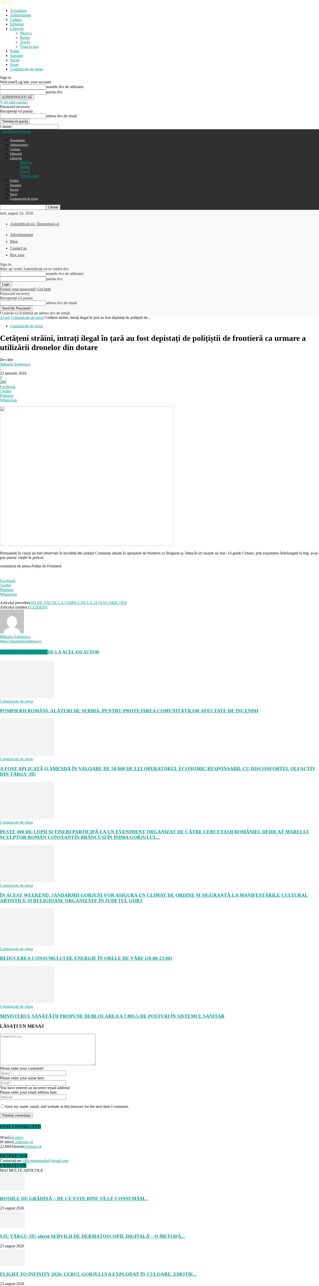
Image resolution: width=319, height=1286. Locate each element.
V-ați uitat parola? (14, 102)
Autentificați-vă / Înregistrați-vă (34, 224)
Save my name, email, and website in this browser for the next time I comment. (67, 1106)
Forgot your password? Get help (25, 289)
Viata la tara (29, 46)
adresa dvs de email (61, 116)
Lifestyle (17, 28)
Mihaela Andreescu (15, 364)
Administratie (20, 15)
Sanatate (16, 55)
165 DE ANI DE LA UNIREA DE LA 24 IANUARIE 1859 (78, 603)
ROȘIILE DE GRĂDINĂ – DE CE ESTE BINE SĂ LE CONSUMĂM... (74, 1198)
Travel (25, 42)
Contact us (18, 248)
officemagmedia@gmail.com (45, 1160)
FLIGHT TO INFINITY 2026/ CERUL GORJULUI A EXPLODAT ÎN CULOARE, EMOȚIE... (98, 1274)
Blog (14, 241)
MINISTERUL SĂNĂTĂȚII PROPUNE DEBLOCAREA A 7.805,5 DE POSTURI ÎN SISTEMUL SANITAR (112, 1016)
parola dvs (54, 92)
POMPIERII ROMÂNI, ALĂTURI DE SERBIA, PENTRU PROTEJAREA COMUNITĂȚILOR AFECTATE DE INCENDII (129, 710)
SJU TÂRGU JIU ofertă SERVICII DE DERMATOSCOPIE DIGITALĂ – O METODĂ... (92, 1236)
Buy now (17, 255)
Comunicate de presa (26, 69)
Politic (15, 51)
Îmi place (16, 1137)
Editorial (16, 24)
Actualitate (18, 10)
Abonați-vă (32, 1146)
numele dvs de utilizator (64, 87)
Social (15, 60)
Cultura (16, 19)
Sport (14, 64)
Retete (25, 37)
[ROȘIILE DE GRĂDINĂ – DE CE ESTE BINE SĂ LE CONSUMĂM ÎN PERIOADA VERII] (12, 1189)
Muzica (26, 33)
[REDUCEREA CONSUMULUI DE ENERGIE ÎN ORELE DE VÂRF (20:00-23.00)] (27, 944)
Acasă (5, 317)
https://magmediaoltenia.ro (20, 641)
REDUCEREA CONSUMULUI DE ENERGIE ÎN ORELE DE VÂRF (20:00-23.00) (86, 958)
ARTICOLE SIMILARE (24, 651)
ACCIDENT (37, 607)
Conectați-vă (23, 1142)
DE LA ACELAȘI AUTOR (73, 651)
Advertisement (21, 235)
